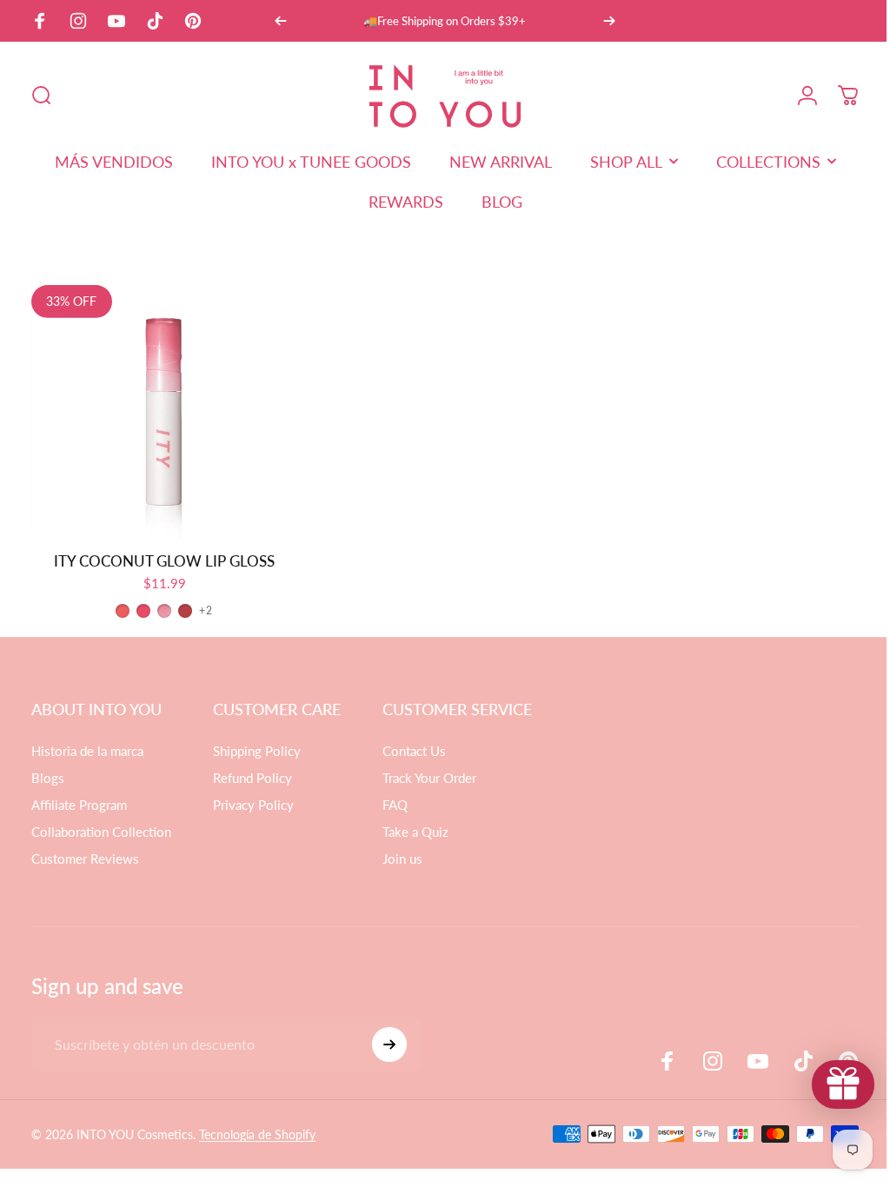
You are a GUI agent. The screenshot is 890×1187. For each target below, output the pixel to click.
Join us (402, 854)
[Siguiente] (609, 21)
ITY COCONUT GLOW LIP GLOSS (162, 556)
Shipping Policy (257, 746)
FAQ (395, 800)
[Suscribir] (389, 1040)
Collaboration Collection (101, 827)
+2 (204, 606)
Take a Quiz (415, 827)
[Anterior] (281, 21)
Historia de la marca (87, 746)
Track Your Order (429, 773)
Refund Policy (252, 773)
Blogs (47, 773)
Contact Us (414, 746)
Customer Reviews (85, 854)
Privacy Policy (253, 800)
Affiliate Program (79, 800)
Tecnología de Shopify (257, 1130)
